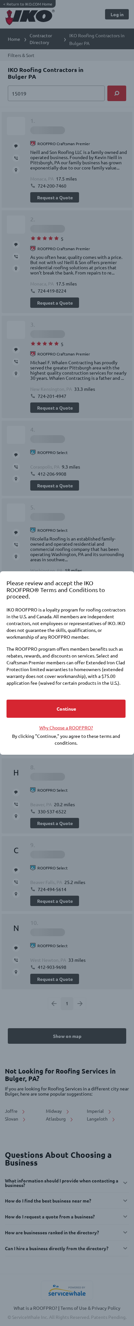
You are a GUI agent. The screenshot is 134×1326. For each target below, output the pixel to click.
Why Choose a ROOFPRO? (66, 727)
